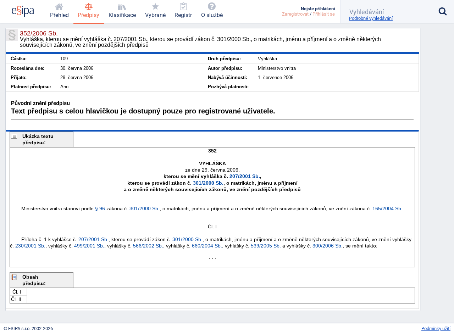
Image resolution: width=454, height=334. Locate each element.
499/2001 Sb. (89, 246)
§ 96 (100, 208)
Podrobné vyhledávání (371, 18)
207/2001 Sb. (244, 176)
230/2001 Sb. (30, 246)
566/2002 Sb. (148, 246)
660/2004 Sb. (207, 246)
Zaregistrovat (295, 14)
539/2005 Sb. (266, 246)
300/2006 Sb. (327, 246)
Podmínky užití (435, 328)
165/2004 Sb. (387, 208)
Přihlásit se (323, 14)
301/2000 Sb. (208, 183)
